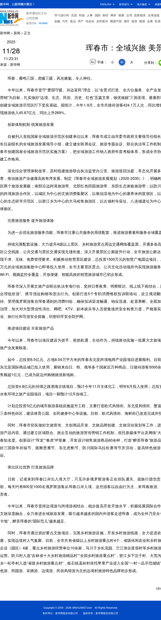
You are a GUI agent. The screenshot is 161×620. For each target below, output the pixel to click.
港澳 (121, 15)
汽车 (65, 21)
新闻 (17, 32)
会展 (150, 21)
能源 (142, 21)
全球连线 (154, 15)
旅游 (134, 21)
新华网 (5, 32)
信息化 (90, 21)
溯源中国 (116, 21)
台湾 (129, 15)
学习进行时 (62, 15)
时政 (82, 15)
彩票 (158, 21)
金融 (57, 21)
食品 (73, 21)
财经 (105, 15)
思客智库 (140, 15)
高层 (74, 15)
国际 (98, 15)
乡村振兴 (102, 21)
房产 (81, 21)
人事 (90, 15)
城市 (127, 21)
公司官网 (32, 18)
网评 (113, 15)
